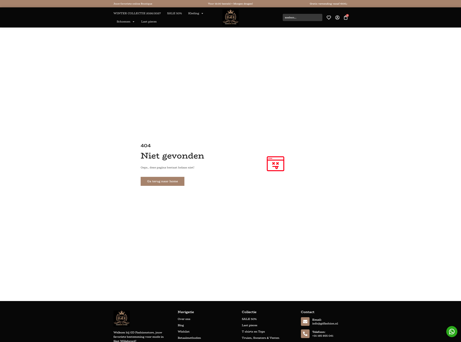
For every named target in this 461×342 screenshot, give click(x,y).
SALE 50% (174, 13)
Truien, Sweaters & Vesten (260, 338)
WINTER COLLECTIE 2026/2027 (137, 13)
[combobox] (302, 17)
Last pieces (149, 21)
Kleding (193, 13)
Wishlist (184, 331)
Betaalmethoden (189, 338)
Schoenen (123, 21)
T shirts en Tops (253, 331)
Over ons (184, 319)
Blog (181, 325)
